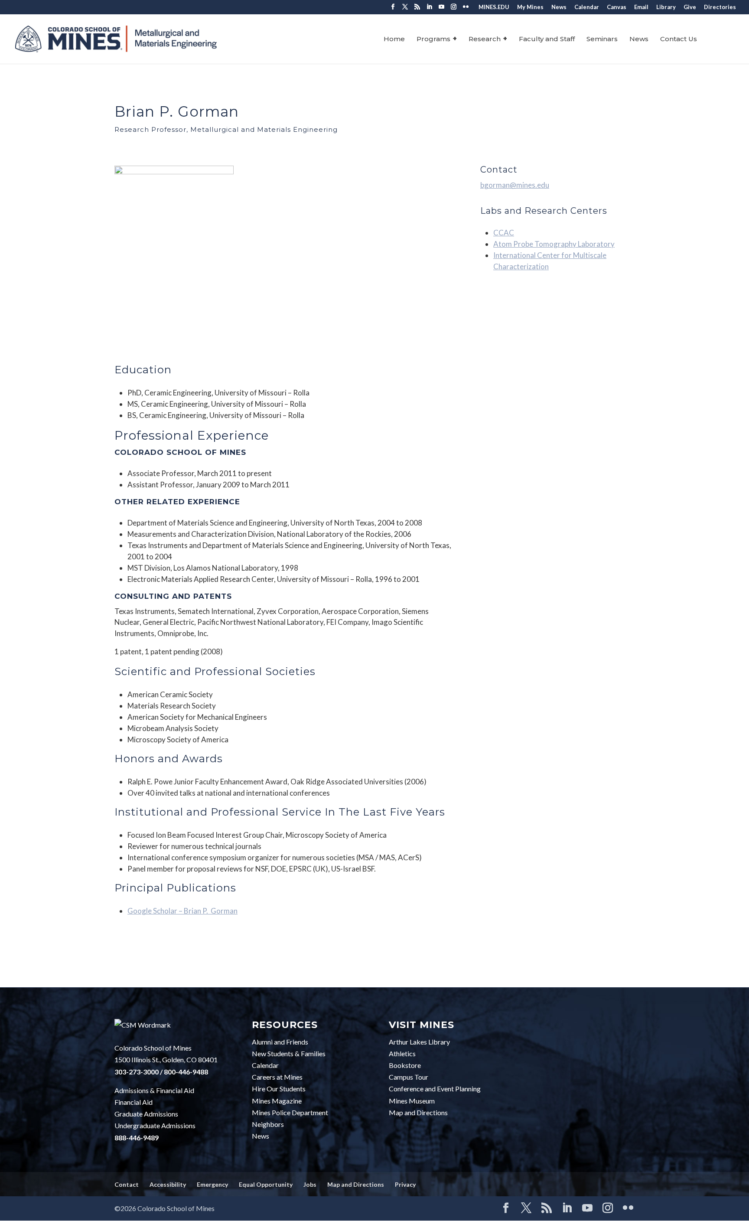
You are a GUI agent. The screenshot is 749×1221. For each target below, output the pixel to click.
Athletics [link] (402, 1053)
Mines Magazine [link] (277, 1101)
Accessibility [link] (168, 1184)
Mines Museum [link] (412, 1101)
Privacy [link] (405, 1184)
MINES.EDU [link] (494, 7)
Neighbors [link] (268, 1124)
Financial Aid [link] (133, 1102)
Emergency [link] (212, 1184)
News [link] (559, 7)
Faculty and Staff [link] (547, 39)
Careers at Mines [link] (277, 1077)
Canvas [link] (616, 7)
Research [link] (485, 39)
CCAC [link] (503, 232)
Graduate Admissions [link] (146, 1114)
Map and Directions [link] (418, 1112)
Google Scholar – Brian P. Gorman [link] (182, 910)
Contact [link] (126, 1184)
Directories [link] (720, 7)
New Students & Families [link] (289, 1053)
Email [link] (641, 7)
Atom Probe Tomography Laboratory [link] (554, 243)
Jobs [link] (309, 1184)
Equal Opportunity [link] (266, 1184)
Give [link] (690, 7)
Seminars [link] (602, 39)
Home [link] (394, 39)
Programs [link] (433, 39)
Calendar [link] (586, 7)
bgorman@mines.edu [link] (514, 184)
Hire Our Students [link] (279, 1088)
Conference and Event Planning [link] (435, 1088)
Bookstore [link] (405, 1065)
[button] (393, 9)
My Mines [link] (530, 7)
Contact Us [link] (678, 39)
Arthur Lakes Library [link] (419, 1042)
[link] (116, 38)
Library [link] (666, 7)
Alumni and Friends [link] (280, 1042)
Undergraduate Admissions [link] (154, 1125)
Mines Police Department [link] (290, 1112)
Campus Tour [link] (408, 1077)
